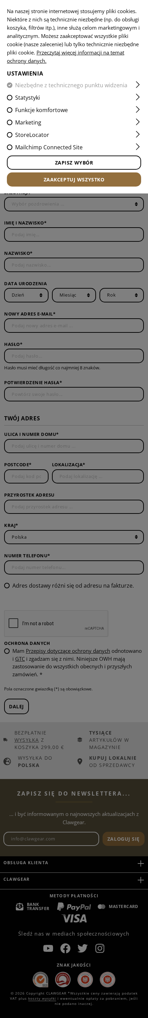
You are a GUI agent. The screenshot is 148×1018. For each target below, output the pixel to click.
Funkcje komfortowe (41, 110)
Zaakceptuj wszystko (74, 179)
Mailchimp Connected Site (49, 147)
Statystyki (27, 97)
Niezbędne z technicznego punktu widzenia (71, 85)
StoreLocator (32, 135)
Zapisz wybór (74, 162)
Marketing (28, 122)
